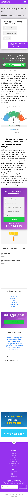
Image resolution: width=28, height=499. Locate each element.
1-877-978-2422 (15, 46)
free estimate (17, 416)
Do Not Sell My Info (14, 463)
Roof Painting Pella (14, 348)
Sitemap (14, 465)
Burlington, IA (14, 304)
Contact (14, 455)
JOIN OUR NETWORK (14, 322)
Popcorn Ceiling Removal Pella (14, 346)
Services (14, 457)
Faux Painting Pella (14, 342)
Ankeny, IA (14, 306)
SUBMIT (23, 487)
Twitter (15, 474)
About (14, 453)
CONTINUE (14, 219)
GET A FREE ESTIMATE (15, 65)
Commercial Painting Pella (14, 337)
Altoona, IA (14, 300)
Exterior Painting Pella (14, 340)
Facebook (14, 471)
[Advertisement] (14, 276)
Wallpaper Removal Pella (14, 350)
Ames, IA (14, 296)
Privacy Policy (14, 461)
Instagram (14, 476)
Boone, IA (14, 302)
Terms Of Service (14, 459)
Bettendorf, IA (14, 298)
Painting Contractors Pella (14, 344)
